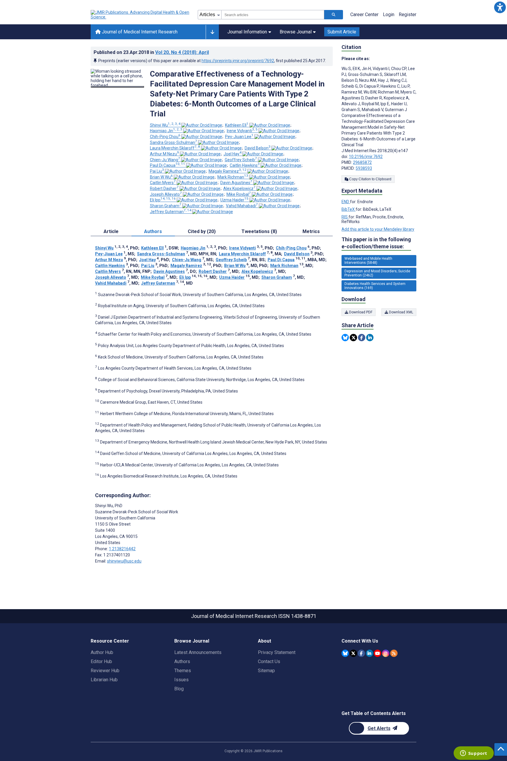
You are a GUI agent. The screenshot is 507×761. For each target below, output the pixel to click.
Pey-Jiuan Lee (239, 136)
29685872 (362, 162)
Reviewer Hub (105, 670)
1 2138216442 (122, 548)
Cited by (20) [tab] (202, 231)
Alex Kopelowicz (239, 188)
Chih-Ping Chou (165, 136)
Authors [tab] (153, 231)
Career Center (364, 14)
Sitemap (266, 670)
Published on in (151, 52)
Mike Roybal (239, 194)
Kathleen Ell (237, 125)
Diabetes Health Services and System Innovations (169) (374, 286)
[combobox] (272, 14)
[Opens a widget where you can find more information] (473, 753)
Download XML (400, 312)
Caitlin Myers (163, 182)
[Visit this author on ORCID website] (201, 125)
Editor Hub (101, 661)
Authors (182, 661)
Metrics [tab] (311, 231)
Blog (179, 689)
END (346, 201)
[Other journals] (212, 32)
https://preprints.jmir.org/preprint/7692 (238, 60)
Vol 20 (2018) (182, 52)
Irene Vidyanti (242, 130)
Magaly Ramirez (227, 171)
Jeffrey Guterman (170, 211)
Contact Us (269, 661)
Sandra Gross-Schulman (173, 142)
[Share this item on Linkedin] (370, 337)
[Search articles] (333, 14)
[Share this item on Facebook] (361, 337)
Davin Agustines (236, 182)
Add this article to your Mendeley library (378, 229)
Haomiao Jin (166, 130)
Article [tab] (111, 231)
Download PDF (360, 312)
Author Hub (102, 652)
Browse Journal (296, 32)
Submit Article (341, 32)
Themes (182, 670)
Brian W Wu (161, 177)
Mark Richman (232, 177)
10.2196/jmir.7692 (366, 156)
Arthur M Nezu (164, 154)
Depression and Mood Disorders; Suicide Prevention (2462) (377, 273)
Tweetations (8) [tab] (259, 231)
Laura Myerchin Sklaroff (175, 148)
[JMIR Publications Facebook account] (361, 653)
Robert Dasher (164, 188)
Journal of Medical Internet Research (139, 32)
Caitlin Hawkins (245, 165)
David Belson (258, 148)
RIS (345, 217)
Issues (181, 679)
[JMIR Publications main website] (140, 14)
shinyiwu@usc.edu (124, 561)
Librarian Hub (104, 679)
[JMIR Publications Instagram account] (385, 653)
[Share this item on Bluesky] (345, 337)
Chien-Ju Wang (165, 159)
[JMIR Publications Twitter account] (353, 653)
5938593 (364, 168)
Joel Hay (232, 154)
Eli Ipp (163, 200)
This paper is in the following (376, 242)
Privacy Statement (276, 652)
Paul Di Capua (167, 165)
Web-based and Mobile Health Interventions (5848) (368, 261)
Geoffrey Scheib (241, 159)
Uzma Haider (234, 200)
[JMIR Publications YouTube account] (377, 653)
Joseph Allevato (166, 194)
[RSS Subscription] (394, 653)
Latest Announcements (198, 652)
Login (388, 14)
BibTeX (349, 209)
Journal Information (247, 32)
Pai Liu (157, 171)
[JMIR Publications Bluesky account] (345, 653)
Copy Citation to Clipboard (369, 179)
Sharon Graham (165, 205)
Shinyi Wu (165, 125)
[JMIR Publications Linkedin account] (369, 653)
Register (407, 14)
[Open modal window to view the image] (117, 87)
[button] (499, 7)
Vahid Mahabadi (242, 205)
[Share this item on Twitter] (353, 337)
